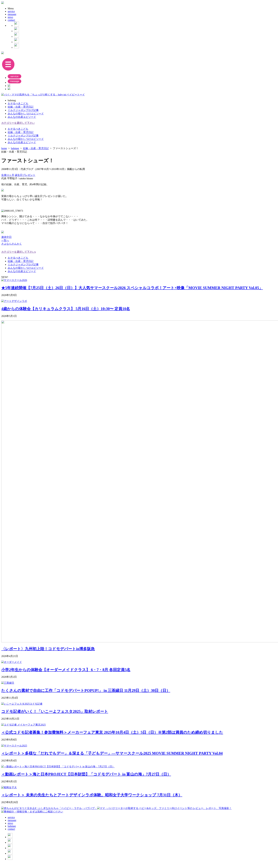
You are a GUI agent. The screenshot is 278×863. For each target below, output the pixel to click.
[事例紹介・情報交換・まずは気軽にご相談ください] (32, 811)
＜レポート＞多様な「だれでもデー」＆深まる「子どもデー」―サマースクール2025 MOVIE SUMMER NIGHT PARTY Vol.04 (112, 753)
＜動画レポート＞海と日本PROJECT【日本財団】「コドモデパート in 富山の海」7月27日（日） (86, 774)
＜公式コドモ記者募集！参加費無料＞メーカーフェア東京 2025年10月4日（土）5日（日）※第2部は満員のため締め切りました (112, 732)
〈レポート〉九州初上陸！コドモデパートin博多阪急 (48, 649)
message (12, 14)
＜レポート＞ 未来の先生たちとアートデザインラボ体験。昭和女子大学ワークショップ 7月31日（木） (91, 795)
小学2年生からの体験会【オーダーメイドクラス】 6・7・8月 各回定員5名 (65, 670)
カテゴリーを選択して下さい (18, 123)
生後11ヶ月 (7, 175)
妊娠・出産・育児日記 (20, 106)
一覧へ (5, 240)
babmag (12, 826)
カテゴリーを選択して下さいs (18, 251)
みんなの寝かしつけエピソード (26, 113)
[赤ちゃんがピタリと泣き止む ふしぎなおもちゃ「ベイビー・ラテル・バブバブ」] (49, 808)
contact (11, 20)
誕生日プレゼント (25, 175)
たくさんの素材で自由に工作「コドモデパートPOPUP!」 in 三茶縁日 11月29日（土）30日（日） (85, 690)
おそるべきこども (18, 103)
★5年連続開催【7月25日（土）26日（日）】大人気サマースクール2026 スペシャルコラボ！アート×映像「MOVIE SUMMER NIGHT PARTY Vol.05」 (132, 288)
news (10, 17)
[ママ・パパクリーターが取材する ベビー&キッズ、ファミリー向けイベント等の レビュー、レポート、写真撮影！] (164, 808)
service (11, 11)
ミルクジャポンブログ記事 (23, 110)
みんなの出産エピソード (22, 117)
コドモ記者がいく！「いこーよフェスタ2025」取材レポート (54, 711)
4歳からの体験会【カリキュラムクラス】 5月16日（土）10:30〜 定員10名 (65, 309)
